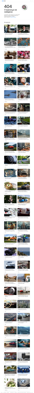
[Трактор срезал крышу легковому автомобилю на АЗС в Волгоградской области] (10, 358)
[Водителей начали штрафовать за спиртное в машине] (10, 175)
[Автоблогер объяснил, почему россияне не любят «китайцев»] (23, 267)
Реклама (8, 392)
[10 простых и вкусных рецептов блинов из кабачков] (10, 188)
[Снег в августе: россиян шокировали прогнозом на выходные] (23, 306)
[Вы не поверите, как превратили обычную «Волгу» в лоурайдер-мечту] (10, 371)
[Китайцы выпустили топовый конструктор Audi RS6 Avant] (23, 371)
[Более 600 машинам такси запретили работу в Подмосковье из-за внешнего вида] (23, 345)
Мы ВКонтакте (12, 392)
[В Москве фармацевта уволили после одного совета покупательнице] (10, 214)
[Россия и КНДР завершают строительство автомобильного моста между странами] (10, 280)
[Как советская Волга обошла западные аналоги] (10, 306)
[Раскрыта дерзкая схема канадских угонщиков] (10, 319)
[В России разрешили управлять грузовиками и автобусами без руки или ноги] (23, 162)
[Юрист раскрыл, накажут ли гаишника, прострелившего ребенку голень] (10, 57)
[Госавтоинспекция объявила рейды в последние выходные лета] (23, 240)
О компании (4, 392)
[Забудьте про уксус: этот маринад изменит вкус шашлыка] (23, 149)
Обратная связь (29, 392)
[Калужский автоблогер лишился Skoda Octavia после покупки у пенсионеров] (23, 385)
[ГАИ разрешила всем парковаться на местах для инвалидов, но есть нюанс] (10, 109)
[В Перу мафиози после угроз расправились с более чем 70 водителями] (23, 96)
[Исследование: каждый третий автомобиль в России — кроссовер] (10, 345)
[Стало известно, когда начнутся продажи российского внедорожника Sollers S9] (10, 253)
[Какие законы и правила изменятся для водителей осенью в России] (23, 175)
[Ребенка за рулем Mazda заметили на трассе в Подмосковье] (10, 31)
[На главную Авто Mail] (4, 1)
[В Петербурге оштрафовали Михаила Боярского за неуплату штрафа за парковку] (23, 31)
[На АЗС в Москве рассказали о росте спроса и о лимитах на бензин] (23, 122)
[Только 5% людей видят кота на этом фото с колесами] (23, 44)
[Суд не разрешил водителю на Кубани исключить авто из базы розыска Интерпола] (23, 214)
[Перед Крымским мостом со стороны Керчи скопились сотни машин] (23, 135)
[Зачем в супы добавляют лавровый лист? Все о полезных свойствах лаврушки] (10, 385)
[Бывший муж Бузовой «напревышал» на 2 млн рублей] (23, 83)
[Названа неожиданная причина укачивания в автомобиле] (23, 109)
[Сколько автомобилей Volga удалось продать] (23, 319)
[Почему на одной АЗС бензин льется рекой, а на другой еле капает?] (10, 227)
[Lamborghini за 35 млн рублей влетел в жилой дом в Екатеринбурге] (10, 122)
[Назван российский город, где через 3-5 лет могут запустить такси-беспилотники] (23, 293)
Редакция (15, 392)
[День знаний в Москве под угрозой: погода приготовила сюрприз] (10, 201)
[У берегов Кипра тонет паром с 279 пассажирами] (23, 253)
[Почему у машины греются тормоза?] (10, 293)
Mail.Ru (2, 392)
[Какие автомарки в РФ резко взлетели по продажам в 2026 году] (10, 149)
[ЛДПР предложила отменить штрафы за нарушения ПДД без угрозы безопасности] (10, 70)
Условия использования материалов (21, 392)
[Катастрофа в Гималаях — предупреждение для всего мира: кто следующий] (10, 44)
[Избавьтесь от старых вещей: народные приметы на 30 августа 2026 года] (10, 135)
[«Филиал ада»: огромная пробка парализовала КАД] (23, 280)
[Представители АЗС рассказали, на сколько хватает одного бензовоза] (10, 240)
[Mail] (2, 1)
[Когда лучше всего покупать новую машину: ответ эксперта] (23, 227)
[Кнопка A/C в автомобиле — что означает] (10, 162)
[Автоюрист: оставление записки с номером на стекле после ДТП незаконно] (10, 332)
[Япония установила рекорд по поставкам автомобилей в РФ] (23, 358)
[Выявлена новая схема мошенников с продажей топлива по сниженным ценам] (10, 83)
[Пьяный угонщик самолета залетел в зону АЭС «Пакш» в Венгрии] (10, 96)
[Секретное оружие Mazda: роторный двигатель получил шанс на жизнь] (10, 267)
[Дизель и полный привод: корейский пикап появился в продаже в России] (23, 188)
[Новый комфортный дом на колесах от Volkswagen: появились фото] (23, 201)
